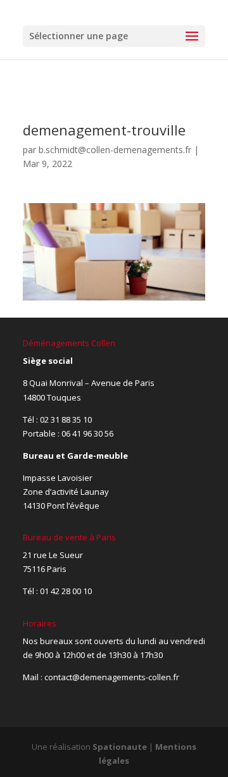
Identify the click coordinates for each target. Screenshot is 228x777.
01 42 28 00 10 (66, 591)
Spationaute (119, 746)
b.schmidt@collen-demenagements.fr (115, 150)
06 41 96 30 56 (87, 433)
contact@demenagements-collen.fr (111, 677)
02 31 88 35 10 (66, 419)
